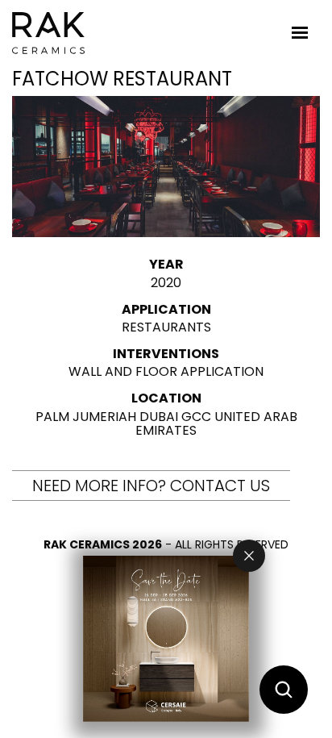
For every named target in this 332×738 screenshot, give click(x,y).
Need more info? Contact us (151, 485)
